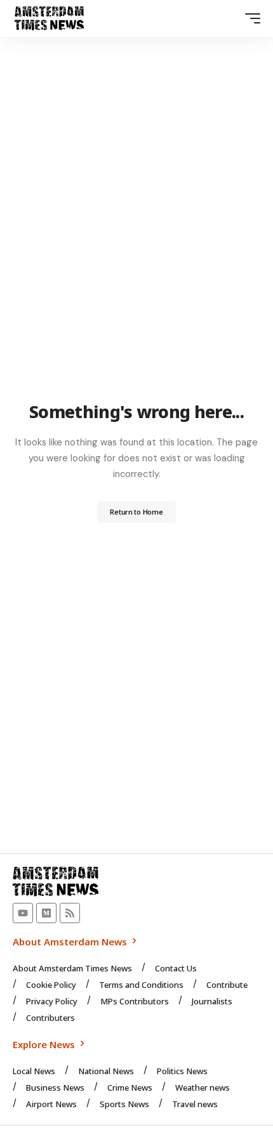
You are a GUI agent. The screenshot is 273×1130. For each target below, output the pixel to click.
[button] (249, 18)
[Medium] (46, 913)
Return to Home (136, 511)
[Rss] (70, 913)
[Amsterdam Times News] (49, 18)
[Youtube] (23, 913)
